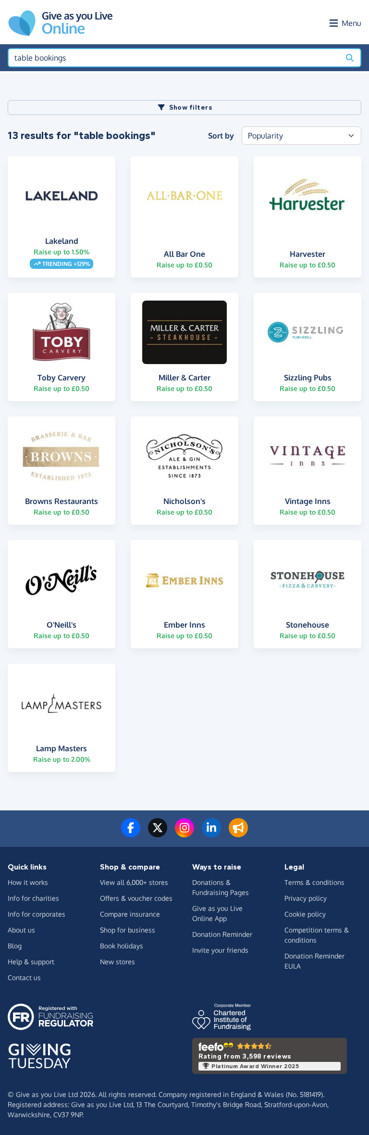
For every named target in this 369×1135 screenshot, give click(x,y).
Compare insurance (130, 914)
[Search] (349, 57)
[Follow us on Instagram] (184, 833)
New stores (117, 962)
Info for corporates (36, 914)
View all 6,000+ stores (134, 882)
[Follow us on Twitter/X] (157, 833)
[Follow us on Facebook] (130, 833)
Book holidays (121, 946)
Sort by (221, 135)
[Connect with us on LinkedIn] (211, 833)
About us (21, 930)
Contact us (24, 977)
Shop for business (127, 930)
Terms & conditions (314, 882)
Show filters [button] (190, 107)
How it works (28, 882)
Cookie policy (305, 914)
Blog (15, 946)
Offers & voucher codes (136, 898)
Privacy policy (305, 898)
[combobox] (174, 57)
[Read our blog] (238, 833)
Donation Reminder (222, 934)
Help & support (31, 962)
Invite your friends (220, 950)
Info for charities (33, 898)
